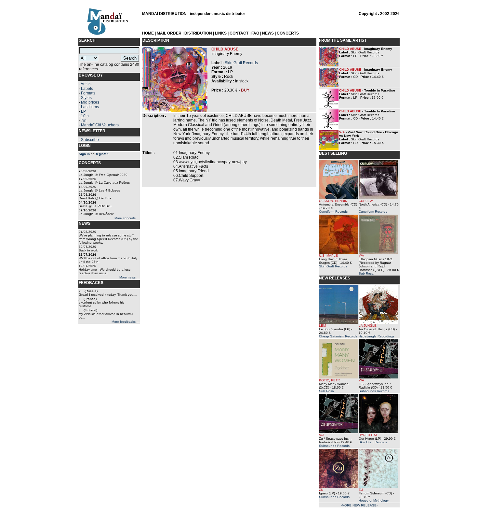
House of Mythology (374, 500)
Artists (86, 84)
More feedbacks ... (125, 321)
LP (83, 111)
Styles (86, 97)
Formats (88, 93)
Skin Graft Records (241, 63)
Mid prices (90, 102)
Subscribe (90, 139)
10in (85, 116)
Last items (90, 107)
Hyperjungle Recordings (376, 336)
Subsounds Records (374, 391)
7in (83, 120)
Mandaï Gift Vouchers (100, 125)
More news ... (129, 277)
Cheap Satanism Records (338, 336)
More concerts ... (126, 218)
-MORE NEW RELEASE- (359, 505)
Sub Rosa (366, 273)
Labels (87, 88)
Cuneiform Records (333, 211)
